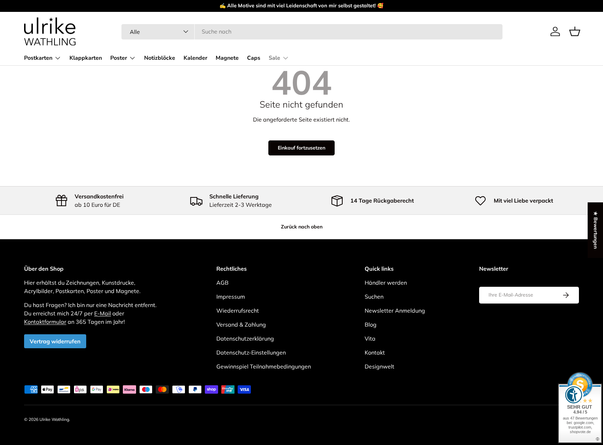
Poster (118, 58)
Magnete (227, 58)
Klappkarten (85, 58)
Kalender (195, 58)
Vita (370, 338)
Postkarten (38, 58)
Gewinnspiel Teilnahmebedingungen (263, 366)
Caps (253, 58)
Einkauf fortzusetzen (301, 148)
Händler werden (386, 282)
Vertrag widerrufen (55, 341)
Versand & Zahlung (241, 324)
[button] (574, 31)
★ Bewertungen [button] (596, 230)
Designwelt (379, 366)
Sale (274, 58)
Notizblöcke (159, 58)
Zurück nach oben (301, 227)
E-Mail (102, 313)
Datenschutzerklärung (245, 338)
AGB (222, 282)
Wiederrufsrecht (237, 310)
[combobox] (311, 31)
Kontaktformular (45, 321)
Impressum (230, 296)
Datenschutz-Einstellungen (251, 352)
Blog (371, 324)
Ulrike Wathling (54, 419)
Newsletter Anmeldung (395, 310)
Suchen (374, 296)
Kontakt (375, 352)
